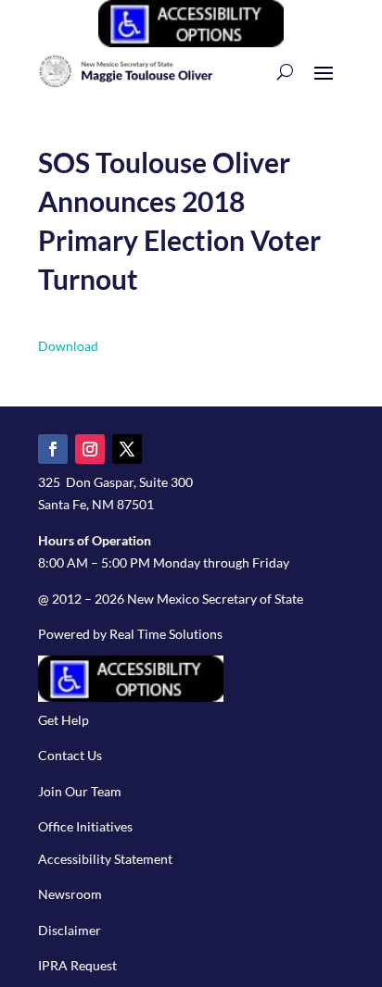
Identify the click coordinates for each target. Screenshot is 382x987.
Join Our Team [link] (79, 791)
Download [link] (68, 346)
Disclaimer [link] (69, 930)
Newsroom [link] (70, 894)
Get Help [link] (63, 720)
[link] (191, 42)
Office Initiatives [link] (85, 826)
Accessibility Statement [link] (105, 859)
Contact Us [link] (70, 755)
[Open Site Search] (285, 71)
